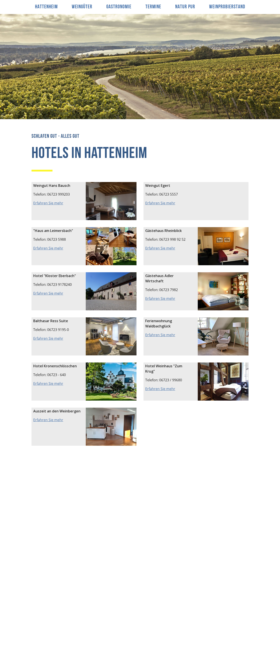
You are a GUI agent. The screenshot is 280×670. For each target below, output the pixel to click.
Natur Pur (185, 7)
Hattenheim (46, 7)
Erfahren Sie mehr (48, 203)
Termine (153, 7)
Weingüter (82, 7)
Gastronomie (118, 7)
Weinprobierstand (227, 7)
